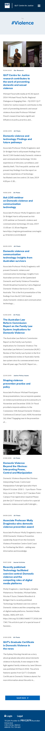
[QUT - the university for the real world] (8, 5)
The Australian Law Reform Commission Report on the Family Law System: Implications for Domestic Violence (17, 326)
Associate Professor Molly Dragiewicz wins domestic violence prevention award (18, 524)
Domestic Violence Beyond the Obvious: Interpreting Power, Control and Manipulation (17, 468)
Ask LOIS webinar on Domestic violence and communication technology (18, 202)
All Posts (17, 131)
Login (9, 716)
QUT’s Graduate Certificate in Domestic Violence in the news (18, 645)
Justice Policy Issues (21, 375)
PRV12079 (25, 720)
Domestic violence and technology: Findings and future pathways (17, 139)
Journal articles (19, 562)
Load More (22, 698)
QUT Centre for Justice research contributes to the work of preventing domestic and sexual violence (16, 82)
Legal (20, 716)
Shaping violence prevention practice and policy (16, 383)
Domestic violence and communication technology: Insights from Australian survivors (17, 256)
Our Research (19, 70)
